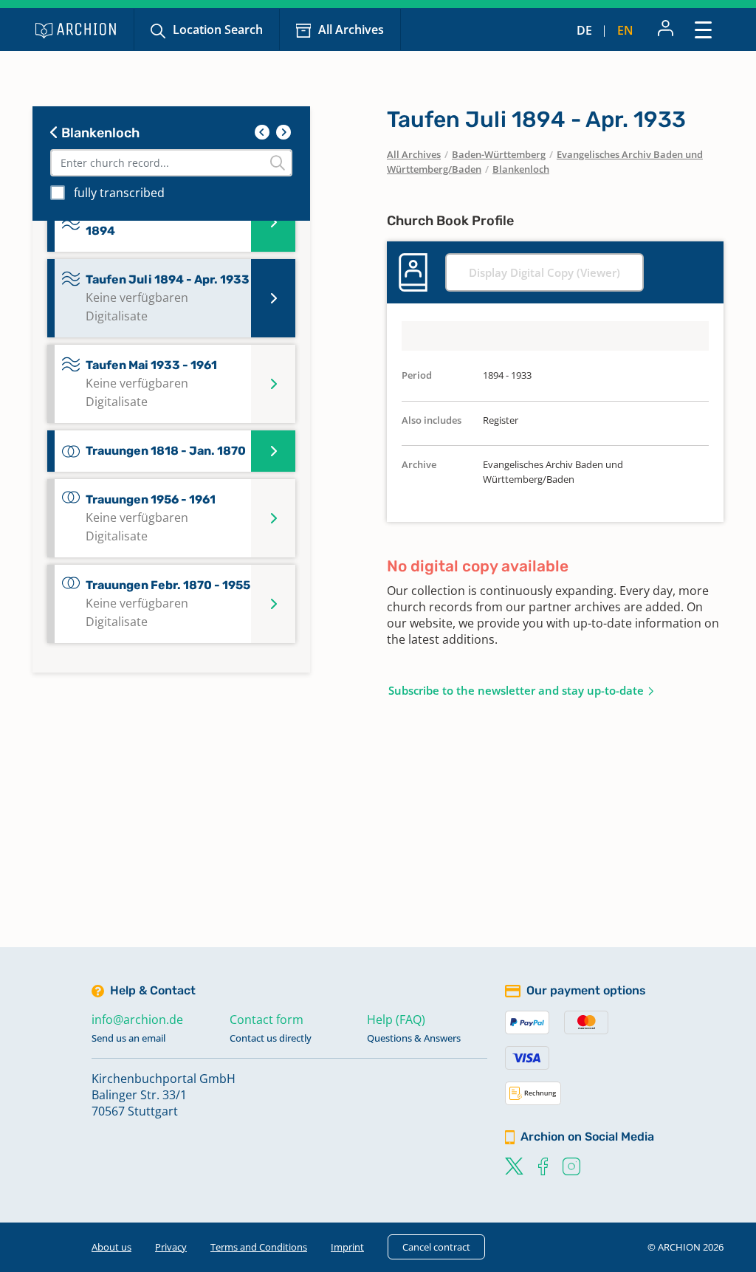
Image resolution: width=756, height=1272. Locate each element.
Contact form (266, 1019)
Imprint (347, 1247)
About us (111, 1247)
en (625, 30)
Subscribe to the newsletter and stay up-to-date (516, 690)
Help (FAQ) (396, 1019)
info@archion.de (137, 1019)
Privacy (171, 1247)
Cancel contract (436, 1247)
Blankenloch (99, 133)
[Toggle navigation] (703, 29)
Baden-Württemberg (499, 154)
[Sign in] (665, 29)
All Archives (351, 29)
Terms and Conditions (258, 1247)
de (584, 30)
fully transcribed (119, 193)
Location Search (218, 29)
